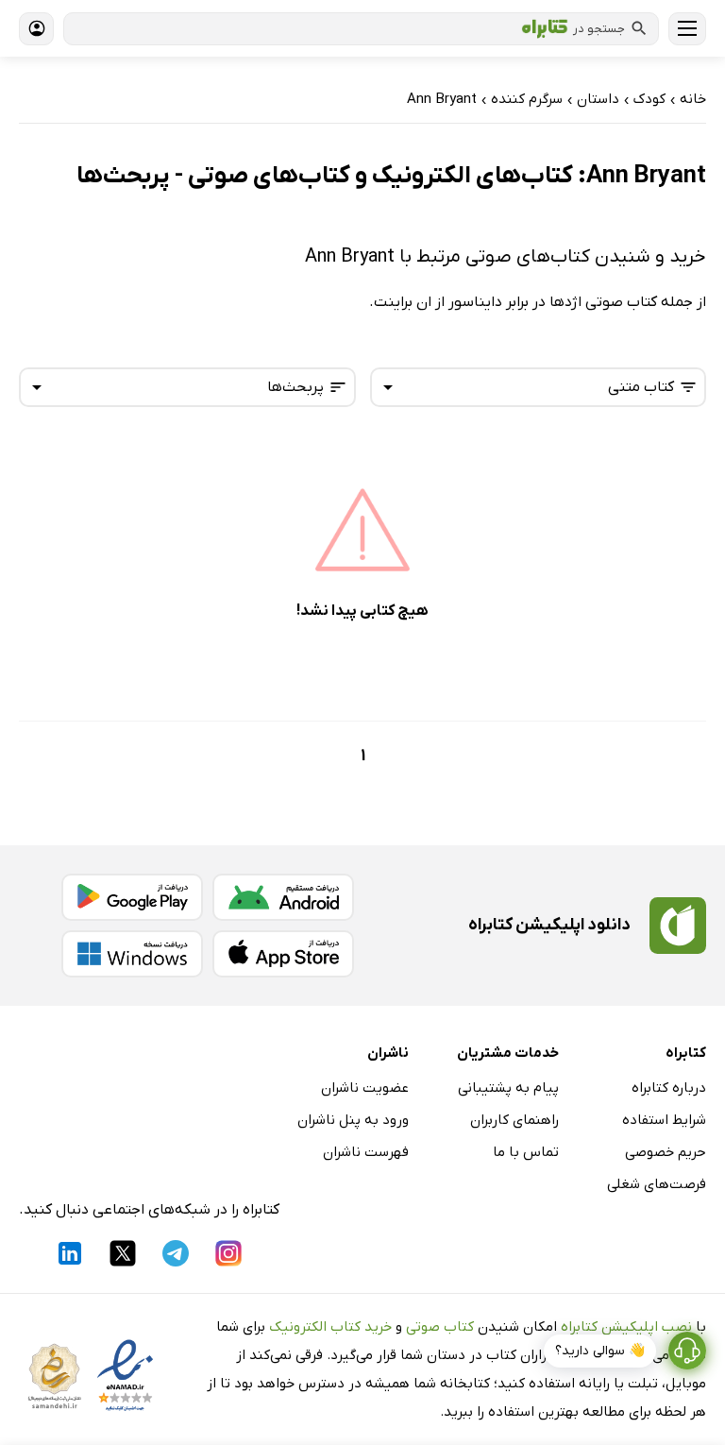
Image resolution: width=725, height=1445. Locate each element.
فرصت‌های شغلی (656, 1184)
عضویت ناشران (365, 1088)
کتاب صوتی (440, 1327)
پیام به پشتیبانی (508, 1088)
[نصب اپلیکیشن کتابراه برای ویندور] (132, 954)
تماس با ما (526, 1152)
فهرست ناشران (366, 1152)
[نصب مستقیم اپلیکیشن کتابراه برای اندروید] (283, 897)
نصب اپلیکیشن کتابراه (626, 1327)
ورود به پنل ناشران (353, 1120)
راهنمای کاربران (514, 1120)
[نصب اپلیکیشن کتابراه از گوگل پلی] (132, 897)
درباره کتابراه (669, 1088)
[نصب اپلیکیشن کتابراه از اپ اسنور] (283, 954)
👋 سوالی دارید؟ (600, 1351)
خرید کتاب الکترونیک (330, 1327)
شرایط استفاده (664, 1120)
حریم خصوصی (665, 1152)
